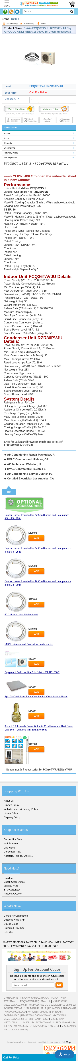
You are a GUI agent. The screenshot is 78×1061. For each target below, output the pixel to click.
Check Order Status (14, 882)
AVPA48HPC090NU (38, 1012)
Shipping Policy (12, 817)
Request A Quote (13, 893)
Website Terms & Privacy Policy (21, 809)
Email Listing (28, 23)
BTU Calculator (12, 889)
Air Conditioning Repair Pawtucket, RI (31, 454)
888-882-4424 (11, 886)
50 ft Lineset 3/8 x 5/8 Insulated (21, 614)
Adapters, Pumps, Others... (18, 855)
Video (6, 138)
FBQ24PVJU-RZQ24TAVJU (34, 997)
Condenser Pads (12, 851)
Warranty (8, 143)
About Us (9, 800)
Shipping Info (9, 148)
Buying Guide (11, 924)
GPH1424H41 (11, 997)
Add (36, 538)
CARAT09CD (41, 1019)
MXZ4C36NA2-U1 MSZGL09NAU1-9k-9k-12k (52, 1004)
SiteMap (66, 1042)
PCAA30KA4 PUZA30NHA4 (63, 1008)
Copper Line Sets (13, 839)
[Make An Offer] (53, 110)
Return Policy (11, 813)
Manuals (7, 133)
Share (43, 23)
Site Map (8, 932)
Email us (8, 878)
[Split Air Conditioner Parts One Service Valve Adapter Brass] (16, 713)
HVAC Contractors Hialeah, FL (26, 468)
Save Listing (11, 23)
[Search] (71, 11)
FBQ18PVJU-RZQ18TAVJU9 (35, 1001)
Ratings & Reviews (14, 928)
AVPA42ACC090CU (15, 1012)
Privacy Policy (11, 805)
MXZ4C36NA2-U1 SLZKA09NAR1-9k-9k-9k (36, 1026)
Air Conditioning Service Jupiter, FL (29, 473)
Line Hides (9, 847)
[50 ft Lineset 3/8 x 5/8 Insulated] (16, 631)
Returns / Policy (11, 153)
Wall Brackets (11, 843)
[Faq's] (6, 11)
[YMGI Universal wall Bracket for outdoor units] (16, 660)
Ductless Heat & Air (14, 919)
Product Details (10, 128)
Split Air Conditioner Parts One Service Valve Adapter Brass (36, 696)
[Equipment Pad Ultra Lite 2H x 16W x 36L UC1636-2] (16, 685)
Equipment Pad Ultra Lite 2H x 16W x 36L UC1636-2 (32, 672)
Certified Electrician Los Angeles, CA (30, 478)
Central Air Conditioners (16, 915)
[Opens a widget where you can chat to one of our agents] (64, 1054)
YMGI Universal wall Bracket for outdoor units (29, 644)
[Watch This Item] (19, 110)
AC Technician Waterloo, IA (24, 464)
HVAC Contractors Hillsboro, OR (28, 459)
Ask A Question (10, 158)
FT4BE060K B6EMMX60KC (36, 1015)
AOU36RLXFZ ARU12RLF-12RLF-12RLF (25, 1008)
